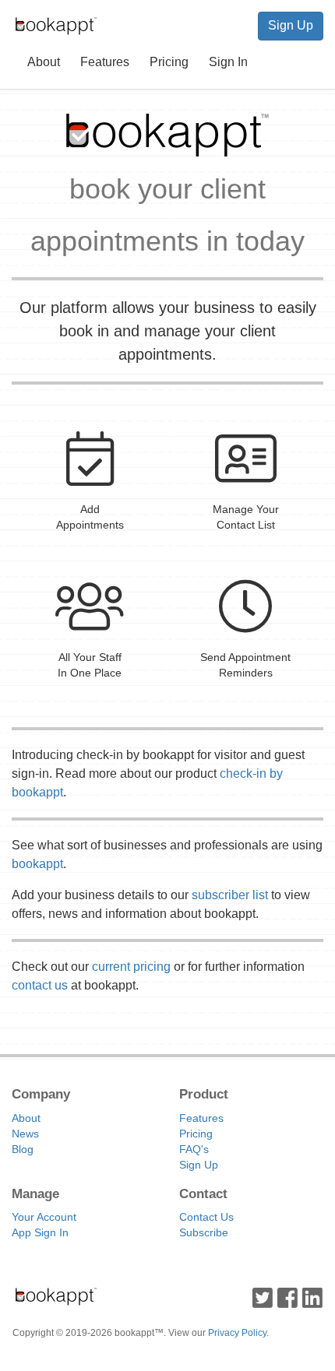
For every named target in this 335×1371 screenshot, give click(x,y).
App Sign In (40, 1232)
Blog (23, 1149)
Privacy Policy (237, 1332)
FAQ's (194, 1149)
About (43, 62)
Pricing (169, 62)
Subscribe (203, 1232)
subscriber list (230, 895)
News (25, 1133)
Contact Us (206, 1217)
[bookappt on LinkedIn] (312, 1296)
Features (104, 62)
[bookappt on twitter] (262, 1296)
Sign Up (290, 25)
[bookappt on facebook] (287, 1296)
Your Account (44, 1217)
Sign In (228, 62)
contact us (40, 985)
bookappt (37, 863)
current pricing (131, 966)
